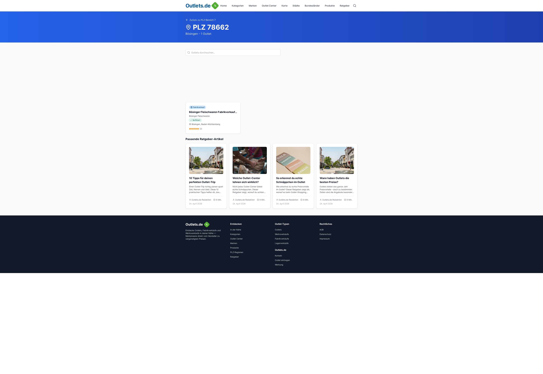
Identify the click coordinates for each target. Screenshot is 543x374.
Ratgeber (345, 5)
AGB (322, 229)
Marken (253, 5)
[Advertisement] (271, 79)
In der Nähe (235, 229)
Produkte (330, 5)
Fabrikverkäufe (282, 238)
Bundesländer (312, 5)
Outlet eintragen (282, 260)
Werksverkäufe (282, 234)
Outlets (278, 229)
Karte (284, 5)
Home (223, 5)
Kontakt (278, 255)
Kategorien (238, 5)
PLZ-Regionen (236, 252)
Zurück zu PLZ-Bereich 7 (202, 19)
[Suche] (354, 5)
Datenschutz (325, 234)
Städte (296, 5)
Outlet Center (269, 5)
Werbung (279, 264)
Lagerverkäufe (281, 243)
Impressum (325, 238)
